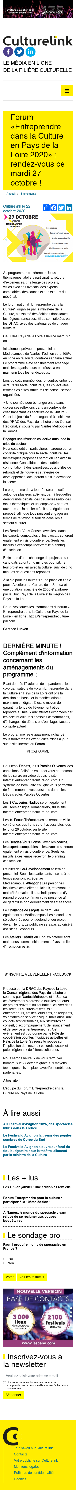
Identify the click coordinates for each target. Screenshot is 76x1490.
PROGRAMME (38, 751)
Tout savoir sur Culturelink (33, 1448)
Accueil (11, 194)
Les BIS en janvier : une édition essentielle (37, 1187)
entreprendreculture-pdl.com (36, 780)
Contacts (20, 1454)
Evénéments (28, 194)
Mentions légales (26, 1467)
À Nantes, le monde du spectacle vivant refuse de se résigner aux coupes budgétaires (34, 1217)
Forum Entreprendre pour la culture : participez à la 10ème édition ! (32, 1200)
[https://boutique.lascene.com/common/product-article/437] (38, 1317)
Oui (10, 1259)
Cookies (20, 1479)
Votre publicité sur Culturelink (36, 1460)
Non (11, 1263)
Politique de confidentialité (34, 1473)
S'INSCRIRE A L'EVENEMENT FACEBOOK (38, 974)
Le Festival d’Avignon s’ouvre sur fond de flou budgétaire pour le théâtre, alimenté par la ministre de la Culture (36, 1151)
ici (29, 946)
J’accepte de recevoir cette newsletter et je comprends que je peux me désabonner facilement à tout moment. (37, 1385)
